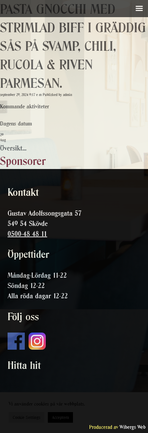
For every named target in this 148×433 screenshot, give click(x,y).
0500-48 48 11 (27, 234)
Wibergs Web (132, 427)
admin (67, 95)
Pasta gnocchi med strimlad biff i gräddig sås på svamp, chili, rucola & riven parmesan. (73, 46)
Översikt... (13, 148)
